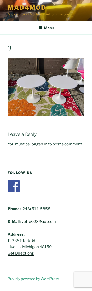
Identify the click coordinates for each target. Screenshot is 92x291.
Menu (49, 28)
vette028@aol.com (38, 221)
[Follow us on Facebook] (14, 186)
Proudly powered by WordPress (33, 278)
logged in (39, 144)
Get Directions (21, 253)
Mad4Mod (27, 7)
